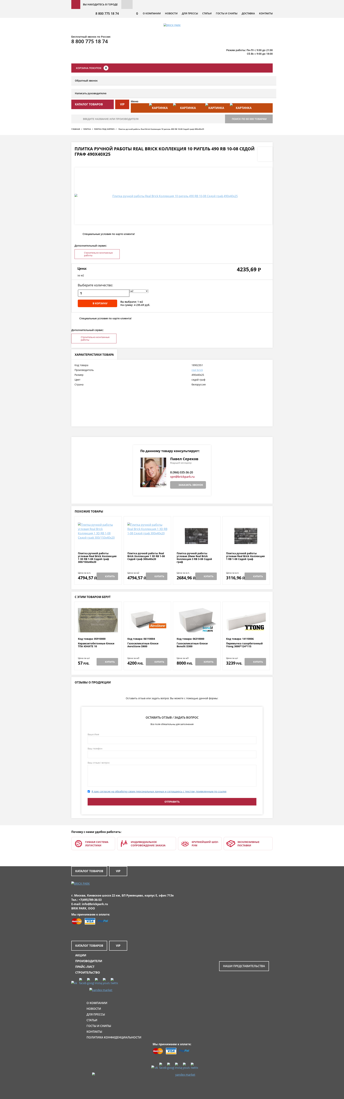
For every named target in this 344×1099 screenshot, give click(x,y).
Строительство (87, 972)
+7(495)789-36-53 (90, 900)
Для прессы (190, 13)
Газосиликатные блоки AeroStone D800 (142, 645)
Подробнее (98, 543)
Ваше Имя (93, 734)
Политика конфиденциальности (114, 1037)
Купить (110, 576)
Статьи (207, 13)
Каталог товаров (89, 871)
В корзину (100, 303)
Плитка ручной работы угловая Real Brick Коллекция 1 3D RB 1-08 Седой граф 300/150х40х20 (97, 557)
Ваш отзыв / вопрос (99, 762)
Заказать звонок (190, 485)
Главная (75, 129)
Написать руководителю (90, 93)
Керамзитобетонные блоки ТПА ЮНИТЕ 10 (96, 645)
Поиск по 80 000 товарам (249, 119)
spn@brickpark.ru (182, 477)
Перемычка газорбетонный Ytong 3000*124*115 (244, 645)
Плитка (87, 129)
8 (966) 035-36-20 (181, 472)
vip (122, 104)
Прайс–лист (84, 967)
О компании (152, 13)
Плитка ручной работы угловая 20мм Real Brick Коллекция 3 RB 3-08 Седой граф (194, 557)
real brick (197, 370)
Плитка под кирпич (104, 129)
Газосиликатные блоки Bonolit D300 (192, 645)
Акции (80, 955)
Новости (171, 13)
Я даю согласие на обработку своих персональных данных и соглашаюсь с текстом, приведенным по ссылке (159, 791)
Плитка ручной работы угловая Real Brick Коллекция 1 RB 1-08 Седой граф (245, 556)
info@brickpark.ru (95, 904)
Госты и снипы (226, 13)
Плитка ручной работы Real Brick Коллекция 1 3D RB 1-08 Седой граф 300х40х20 (146, 556)
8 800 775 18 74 (107, 13)
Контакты (266, 13)
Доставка (248, 13)
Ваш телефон (95, 748)
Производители (88, 961)
